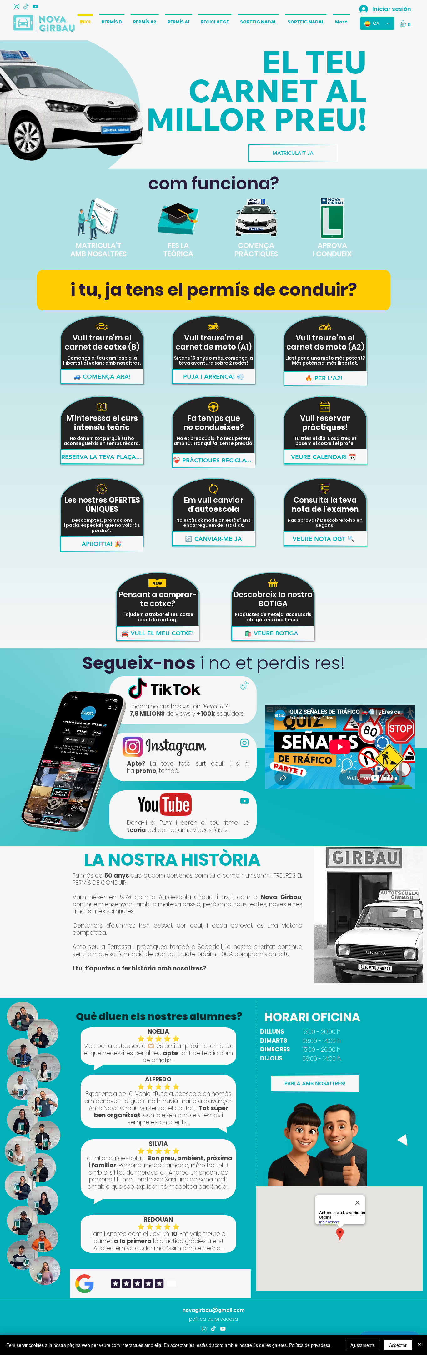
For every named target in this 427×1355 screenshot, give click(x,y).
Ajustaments (362, 1345)
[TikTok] (213, 1329)
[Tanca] (419, 1345)
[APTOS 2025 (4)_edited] (26, 6)
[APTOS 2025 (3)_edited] (35, 6)
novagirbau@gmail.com (214, 1310)
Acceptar (398, 1345)
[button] (406, 23)
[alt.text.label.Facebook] (223, 1329)
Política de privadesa (309, 1345)
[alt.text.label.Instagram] (16, 6)
